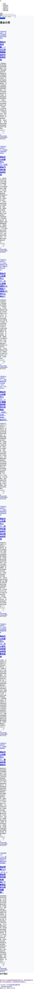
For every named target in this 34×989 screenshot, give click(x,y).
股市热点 (5, 5)
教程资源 (5, 10)
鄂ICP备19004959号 (6, 986)
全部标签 (2, 18)
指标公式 (5, 8)
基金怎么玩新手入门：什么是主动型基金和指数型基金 (3, 646)
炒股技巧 (5, 7)
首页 (4, 3)
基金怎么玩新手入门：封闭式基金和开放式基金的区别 (3, 529)
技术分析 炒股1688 (14, 984)
